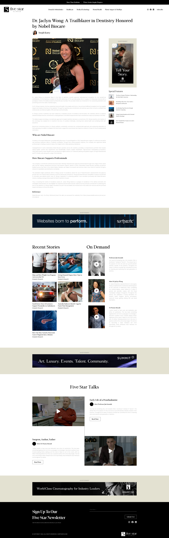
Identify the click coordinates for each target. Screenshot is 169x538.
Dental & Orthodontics (55, 9)
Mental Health (97, 9)
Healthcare (69, 9)
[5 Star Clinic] (129, 534)
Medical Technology (83, 9)
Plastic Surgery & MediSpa (113, 9)
